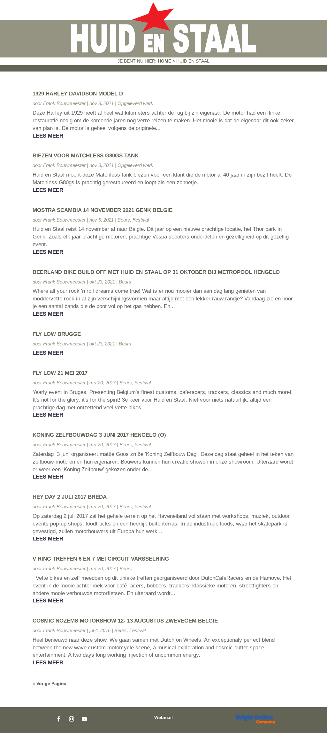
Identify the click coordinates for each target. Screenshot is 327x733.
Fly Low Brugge (57, 334)
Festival (141, 220)
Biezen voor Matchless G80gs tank (86, 156)
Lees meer (48, 136)
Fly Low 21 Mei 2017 (60, 373)
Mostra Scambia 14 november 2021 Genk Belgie (102, 210)
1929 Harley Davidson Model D (78, 94)
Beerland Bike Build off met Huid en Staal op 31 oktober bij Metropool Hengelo (156, 272)
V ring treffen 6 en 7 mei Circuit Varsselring (101, 559)
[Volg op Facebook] (59, 719)
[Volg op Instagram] (71, 719)
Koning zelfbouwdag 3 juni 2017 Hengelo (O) (99, 435)
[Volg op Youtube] (84, 719)
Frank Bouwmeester (64, 103)
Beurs (124, 220)
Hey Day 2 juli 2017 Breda (70, 497)
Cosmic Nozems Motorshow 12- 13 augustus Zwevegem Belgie (125, 621)
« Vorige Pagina (49, 683)
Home (164, 61)
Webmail (163, 717)
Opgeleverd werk (135, 103)
